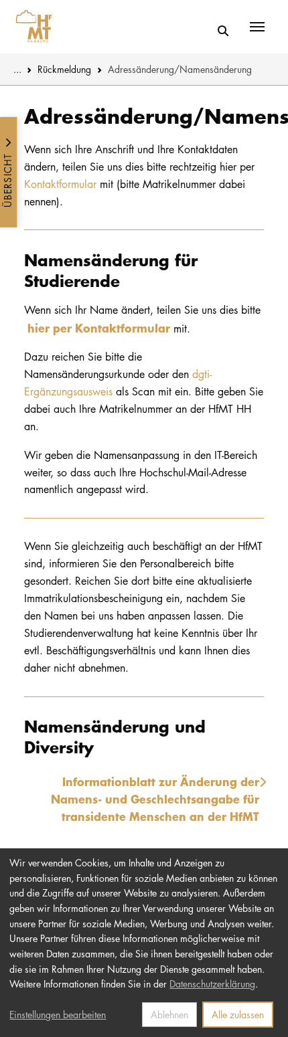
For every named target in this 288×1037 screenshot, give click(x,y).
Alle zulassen (238, 1014)
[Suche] (222, 31)
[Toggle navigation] (257, 26)
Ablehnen (169, 1014)
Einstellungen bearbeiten (57, 1014)
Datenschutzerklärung (212, 983)
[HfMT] (30, 27)
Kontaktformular (60, 184)
